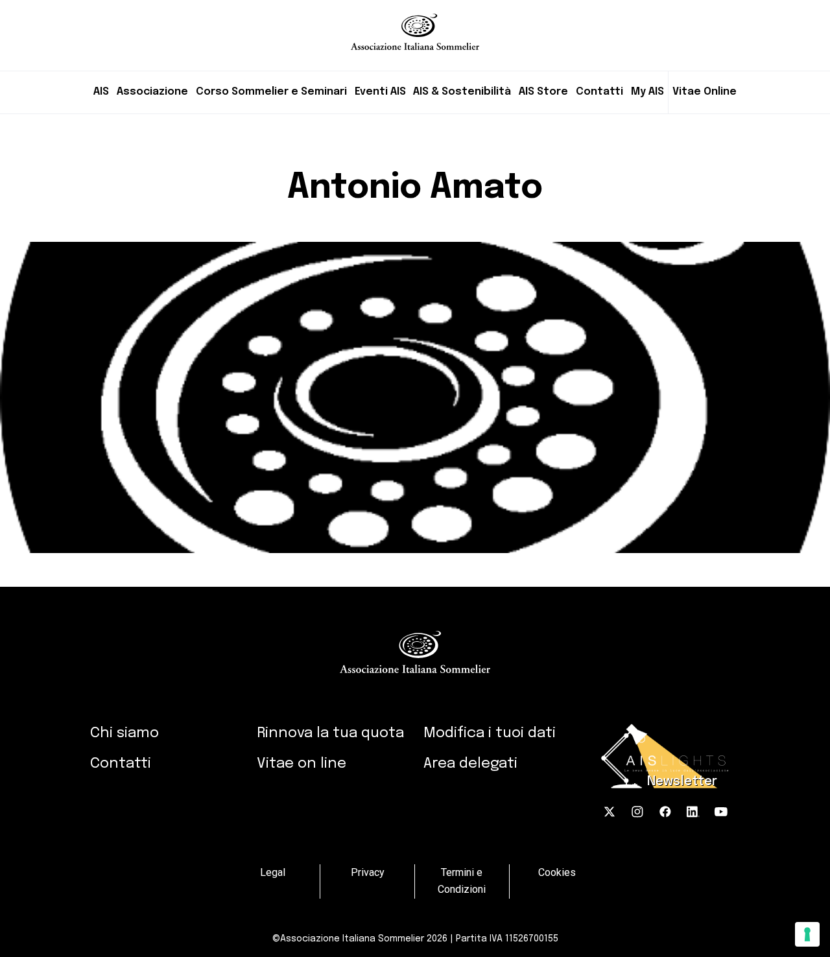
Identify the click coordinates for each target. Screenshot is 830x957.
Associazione (152, 91)
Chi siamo (124, 733)
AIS (101, 91)
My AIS (647, 91)
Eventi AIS (380, 91)
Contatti (599, 91)
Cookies (557, 872)
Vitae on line (301, 763)
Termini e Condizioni (462, 881)
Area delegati (470, 763)
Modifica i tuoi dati (489, 733)
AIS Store (543, 91)
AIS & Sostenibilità (462, 91)
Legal (272, 872)
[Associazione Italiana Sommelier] (415, 25)
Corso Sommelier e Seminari (271, 91)
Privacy (368, 872)
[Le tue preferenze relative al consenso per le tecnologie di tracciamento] (807, 934)
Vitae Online (704, 91)
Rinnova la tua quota (330, 733)
